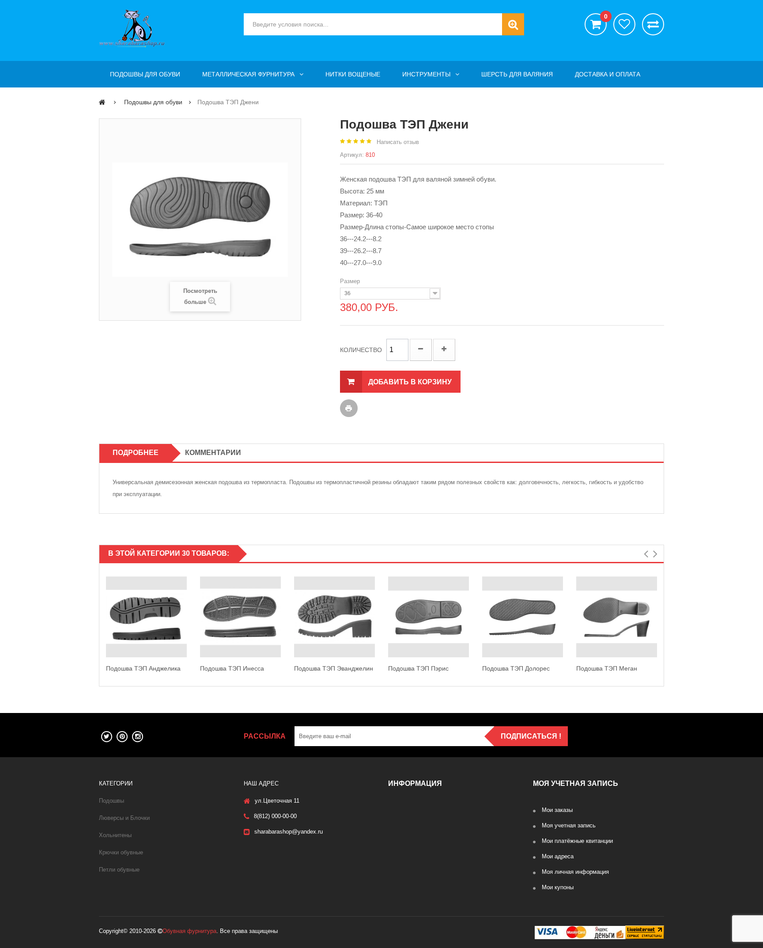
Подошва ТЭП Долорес (516, 668)
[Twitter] (106, 736)
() (605, 16)
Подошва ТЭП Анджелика (143, 668)
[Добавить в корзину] (185, 607)
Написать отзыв (398, 142)
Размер (351, 281)
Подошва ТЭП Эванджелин (333, 668)
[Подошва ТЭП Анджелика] (146, 616)
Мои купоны (558, 887)
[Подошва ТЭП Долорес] (522, 616)
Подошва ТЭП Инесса (232, 668)
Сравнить (653, 24)
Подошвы (111, 800)
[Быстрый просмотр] (107, 617)
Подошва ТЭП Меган (606, 668)
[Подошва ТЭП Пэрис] (428, 616)
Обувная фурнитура (189, 931)
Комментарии (213, 452)
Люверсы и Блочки (124, 818)
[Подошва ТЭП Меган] (616, 616)
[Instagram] (137, 736)
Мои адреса (558, 856)
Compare (185, 626)
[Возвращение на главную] (102, 101)
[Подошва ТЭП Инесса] (240, 616)
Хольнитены (115, 835)
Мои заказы (557, 810)
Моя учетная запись (569, 825)
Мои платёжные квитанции (577, 841)
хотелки (624, 24)
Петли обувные (119, 869)
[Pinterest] (122, 736)
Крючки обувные (121, 852)
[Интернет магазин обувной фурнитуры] (164, 28)
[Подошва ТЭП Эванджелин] (334, 616)
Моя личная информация (575, 871)
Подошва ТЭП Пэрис (418, 668)
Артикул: (352, 155)
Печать (349, 408)
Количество (361, 349)
